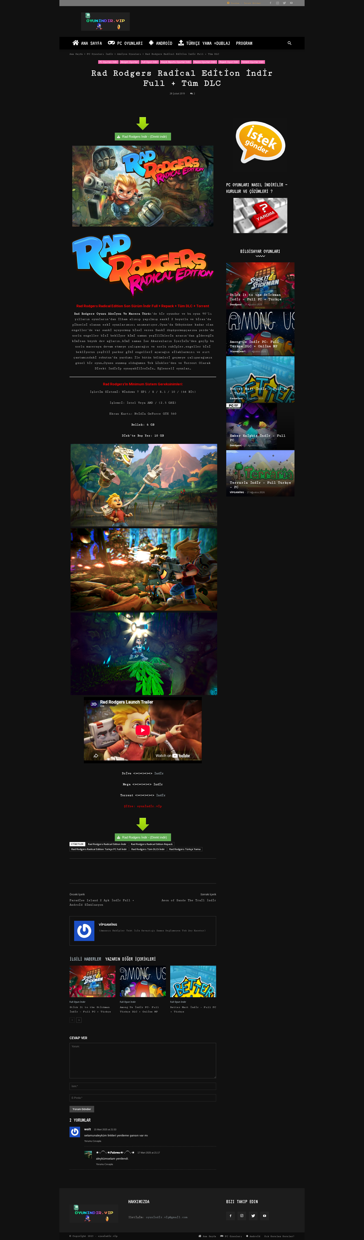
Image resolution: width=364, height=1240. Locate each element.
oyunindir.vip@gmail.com (166, 1217)
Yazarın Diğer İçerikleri (130, 959)
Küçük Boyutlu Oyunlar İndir (175, 61)
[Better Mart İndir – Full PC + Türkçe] (193, 981)
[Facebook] (270, 3)
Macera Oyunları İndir (205, 61)
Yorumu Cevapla (92, 1141)
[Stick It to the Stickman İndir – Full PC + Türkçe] (92, 981)
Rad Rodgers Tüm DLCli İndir (148, 849)
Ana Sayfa (90, 43)
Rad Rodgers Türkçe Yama (185, 849)
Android (163, 43)
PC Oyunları (129, 43)
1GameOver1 (237, 351)
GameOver (236, 398)
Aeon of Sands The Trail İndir (189, 900)
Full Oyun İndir (150, 61)
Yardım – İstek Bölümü (245, 3)
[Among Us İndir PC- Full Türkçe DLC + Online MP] (143, 981)
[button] (289, 44)
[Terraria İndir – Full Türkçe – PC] (260, 473)
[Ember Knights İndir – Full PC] (260, 426)
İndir (158, 773)
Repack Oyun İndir (228, 61)
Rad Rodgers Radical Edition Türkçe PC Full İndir (99, 849)
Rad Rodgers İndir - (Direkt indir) (144, 136)
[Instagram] (277, 3)
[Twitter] (284, 3)
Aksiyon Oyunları (129, 54)
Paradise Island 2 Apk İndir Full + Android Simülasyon (102, 902)
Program (244, 43)
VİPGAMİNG (108, 924)
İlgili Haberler (85, 959)
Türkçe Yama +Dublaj (207, 43)
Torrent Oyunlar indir (253, 61)
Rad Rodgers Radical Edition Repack (152, 844)
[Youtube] (291, 3)
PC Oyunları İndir (100, 54)
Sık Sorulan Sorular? (279, 1236)
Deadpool (236, 304)
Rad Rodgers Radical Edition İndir (107, 844)
